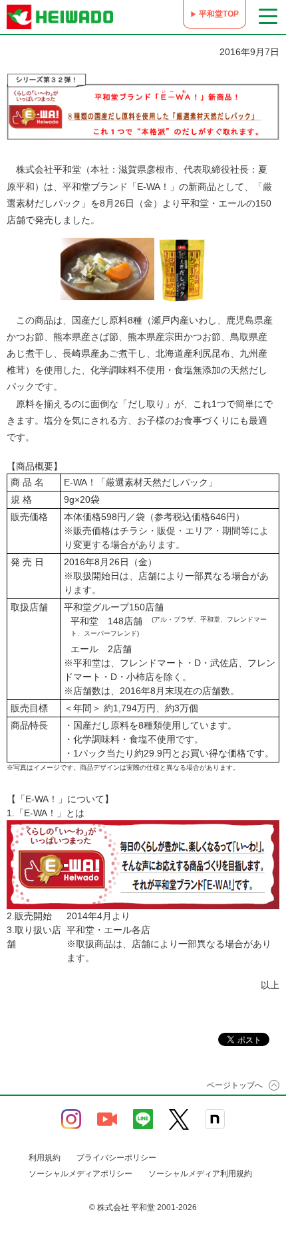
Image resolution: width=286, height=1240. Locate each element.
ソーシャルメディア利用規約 (200, 1173)
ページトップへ (235, 1085)
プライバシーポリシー (116, 1157)
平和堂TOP (219, 14)
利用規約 (45, 1157)
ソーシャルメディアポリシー (80, 1173)
